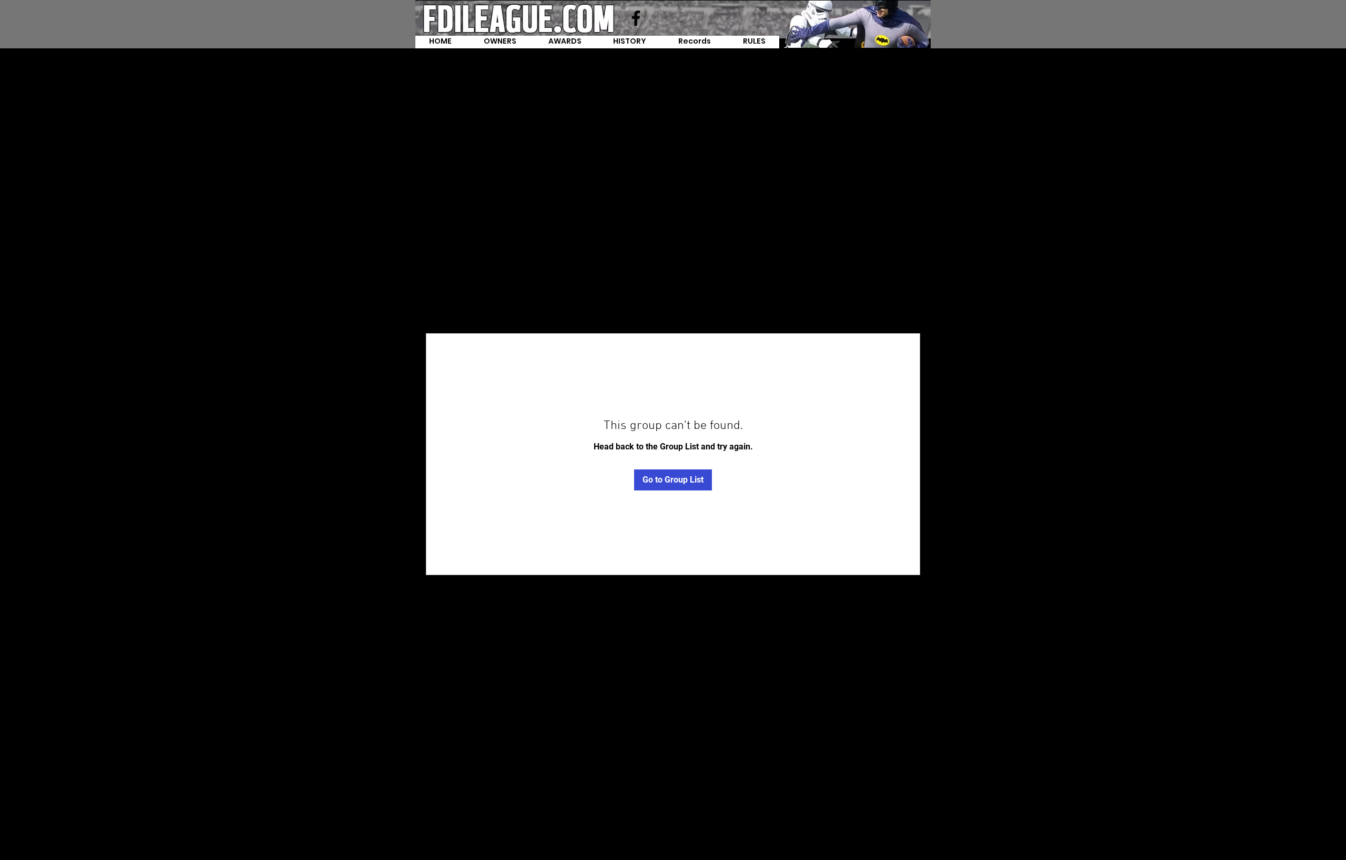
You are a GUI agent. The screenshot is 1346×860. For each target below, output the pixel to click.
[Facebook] (636, 18)
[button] (695, 42)
